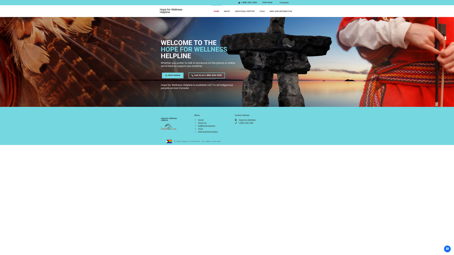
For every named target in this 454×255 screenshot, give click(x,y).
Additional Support (245, 11)
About (227, 11)
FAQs (262, 11)
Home (216, 11)
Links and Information (280, 11)
